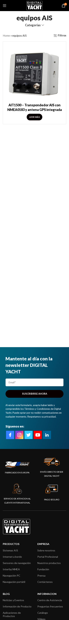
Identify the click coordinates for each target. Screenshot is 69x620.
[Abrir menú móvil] (4, 5)
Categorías (33, 25)
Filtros (62, 35)
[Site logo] (34, 5)
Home (6, 35)
